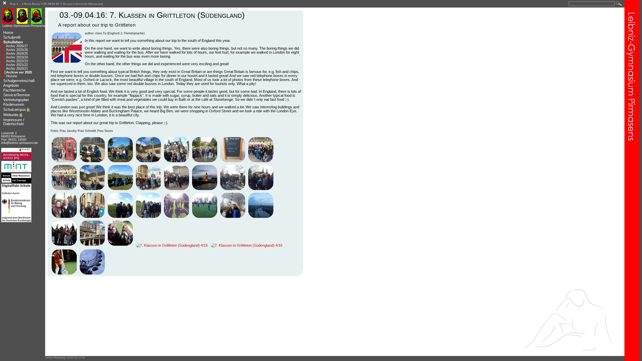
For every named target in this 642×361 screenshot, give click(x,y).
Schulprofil (11, 37)
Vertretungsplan (16, 100)
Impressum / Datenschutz (13, 122)
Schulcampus (16, 110)
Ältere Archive (32, 3)
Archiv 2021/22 (17, 65)
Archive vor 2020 (19, 72)
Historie (11, 76)
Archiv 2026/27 (17, 46)
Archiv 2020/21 (17, 68)
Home (8, 33)
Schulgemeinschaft (19, 81)
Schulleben (13, 42)
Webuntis (13, 115)
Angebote (11, 85)
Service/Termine (16, 95)
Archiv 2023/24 (17, 57)
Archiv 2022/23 (17, 61)
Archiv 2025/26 (17, 50)
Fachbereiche (14, 90)
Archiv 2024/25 (17, 53)
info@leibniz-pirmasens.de (19, 142)
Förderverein (13, 105)
